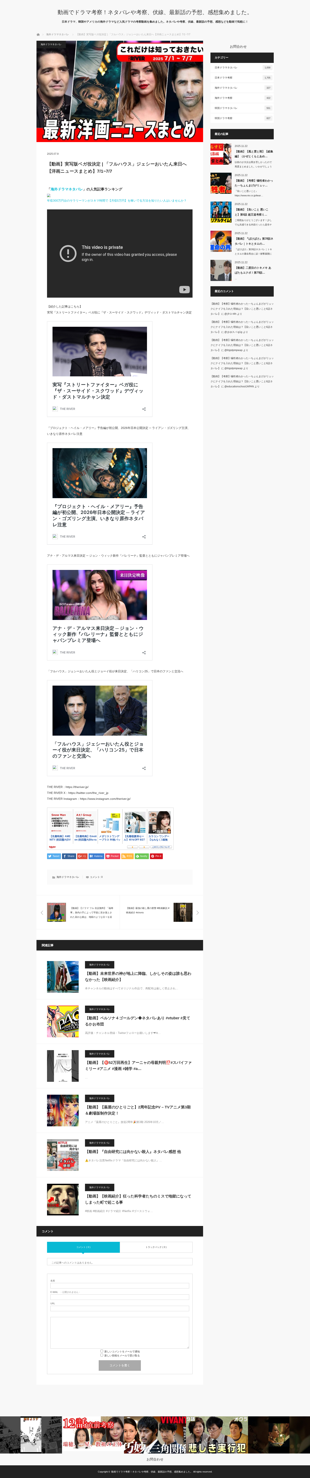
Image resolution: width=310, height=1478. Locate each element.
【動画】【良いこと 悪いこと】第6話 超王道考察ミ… (251, 212)
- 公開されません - (65, 1292)
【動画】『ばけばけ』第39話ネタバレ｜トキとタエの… (254, 241)
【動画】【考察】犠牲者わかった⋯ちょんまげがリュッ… (254, 183)
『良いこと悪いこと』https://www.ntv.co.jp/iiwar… (249, 193)
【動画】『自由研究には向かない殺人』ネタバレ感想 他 (133, 1152)
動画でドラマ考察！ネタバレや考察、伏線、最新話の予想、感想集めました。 (155, 12)
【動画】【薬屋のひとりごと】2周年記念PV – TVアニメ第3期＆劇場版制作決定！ (138, 1110)
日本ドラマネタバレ (242, 67)
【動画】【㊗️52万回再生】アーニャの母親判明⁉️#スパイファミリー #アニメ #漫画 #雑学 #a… (138, 1065)
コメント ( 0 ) (83, 1247)
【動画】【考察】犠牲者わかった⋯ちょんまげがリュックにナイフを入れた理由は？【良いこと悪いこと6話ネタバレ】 (242, 308)
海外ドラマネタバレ (57, 34)
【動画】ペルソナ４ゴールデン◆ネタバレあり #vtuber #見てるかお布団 (137, 1021)
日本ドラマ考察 (242, 77)
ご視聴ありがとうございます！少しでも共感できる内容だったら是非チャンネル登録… (253, 224)
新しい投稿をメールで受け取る (122, 1355)
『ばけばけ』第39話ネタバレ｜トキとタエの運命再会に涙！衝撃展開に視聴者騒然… (253, 253)
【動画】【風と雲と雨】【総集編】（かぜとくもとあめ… (254, 154)
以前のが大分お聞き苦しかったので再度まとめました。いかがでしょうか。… (253, 166)
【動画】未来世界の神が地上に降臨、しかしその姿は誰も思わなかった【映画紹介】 (138, 976)
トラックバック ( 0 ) (156, 1247)
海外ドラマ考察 (242, 97)
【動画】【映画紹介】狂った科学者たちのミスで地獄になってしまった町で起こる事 (138, 1199)
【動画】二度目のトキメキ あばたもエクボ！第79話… (253, 270)
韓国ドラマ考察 (242, 118)
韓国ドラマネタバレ (242, 108)
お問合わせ (155, 1459)
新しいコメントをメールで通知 (122, 1351)
